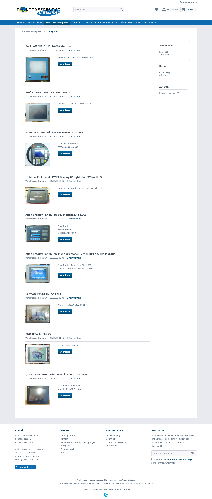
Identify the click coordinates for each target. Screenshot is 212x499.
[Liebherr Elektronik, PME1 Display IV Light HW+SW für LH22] (37, 195)
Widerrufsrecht (68, 449)
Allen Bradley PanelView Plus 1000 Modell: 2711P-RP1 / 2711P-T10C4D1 (70, 254)
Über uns (110, 438)
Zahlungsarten (68, 435)
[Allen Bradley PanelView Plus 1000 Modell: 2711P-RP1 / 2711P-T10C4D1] (37, 273)
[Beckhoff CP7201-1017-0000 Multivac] (37, 69)
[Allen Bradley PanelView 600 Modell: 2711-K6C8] (37, 233)
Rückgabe (65, 445)
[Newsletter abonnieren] (192, 453)
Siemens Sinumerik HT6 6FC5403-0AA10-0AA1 (54, 132)
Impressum (111, 445)
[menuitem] (98, 9)
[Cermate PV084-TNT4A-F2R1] (37, 313)
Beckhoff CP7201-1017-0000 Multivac (48, 46)
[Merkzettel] (157, 9)
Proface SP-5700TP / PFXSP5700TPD (47, 92)
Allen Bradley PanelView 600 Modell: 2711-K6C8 (55, 214)
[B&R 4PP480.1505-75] (37, 353)
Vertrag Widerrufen (25, 467)
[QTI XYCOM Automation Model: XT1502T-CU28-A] (37, 395)
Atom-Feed (164, 54)
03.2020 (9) (164, 72)
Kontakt (64, 438)
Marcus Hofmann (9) (169, 93)
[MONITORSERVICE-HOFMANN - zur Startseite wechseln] (38, 12)
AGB (63, 452)
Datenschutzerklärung (117, 442)
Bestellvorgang (113, 435)
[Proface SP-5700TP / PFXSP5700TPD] (37, 112)
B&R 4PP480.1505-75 (38, 334)
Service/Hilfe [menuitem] (188, 2)
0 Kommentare (74, 50)
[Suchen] (121, 9)
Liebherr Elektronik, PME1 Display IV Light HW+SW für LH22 (63, 177)
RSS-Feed (163, 51)
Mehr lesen (64, 64)
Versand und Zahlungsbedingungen (78, 442)
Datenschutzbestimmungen (179, 459)
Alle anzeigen (165, 75)
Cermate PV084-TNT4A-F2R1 (43, 294)
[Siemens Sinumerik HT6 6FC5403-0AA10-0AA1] (37, 154)
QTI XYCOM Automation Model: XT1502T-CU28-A (56, 374)
